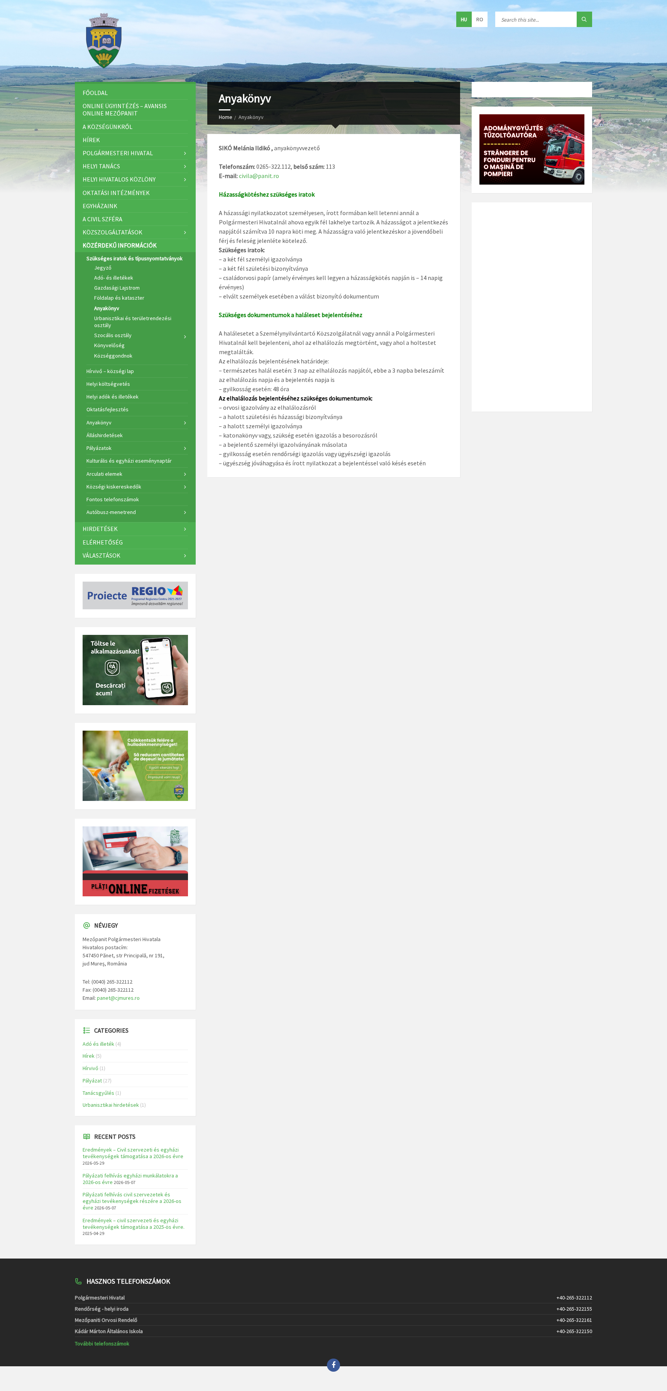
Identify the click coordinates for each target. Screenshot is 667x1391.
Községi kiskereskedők (113, 486)
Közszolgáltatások (112, 232)
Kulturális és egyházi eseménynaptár (129, 460)
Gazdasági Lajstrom (117, 287)
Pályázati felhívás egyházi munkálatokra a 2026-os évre (130, 1179)
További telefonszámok (102, 1343)
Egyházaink (100, 206)
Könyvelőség (109, 345)
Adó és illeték (98, 1043)
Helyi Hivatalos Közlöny (119, 179)
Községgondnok (113, 355)
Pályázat (92, 1080)
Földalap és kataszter (119, 297)
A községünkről (107, 127)
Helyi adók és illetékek (112, 396)
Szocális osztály (113, 335)
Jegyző (103, 267)
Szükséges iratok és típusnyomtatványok (134, 258)
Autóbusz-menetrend (111, 512)
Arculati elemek (104, 473)
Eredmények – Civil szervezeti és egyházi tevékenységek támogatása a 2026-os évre (133, 1153)
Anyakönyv (106, 308)
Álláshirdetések (104, 435)
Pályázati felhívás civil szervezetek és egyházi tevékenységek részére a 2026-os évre (132, 1201)
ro (479, 19)
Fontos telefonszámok (112, 499)
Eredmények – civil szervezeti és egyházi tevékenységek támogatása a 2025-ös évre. (134, 1223)
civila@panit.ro (259, 176)
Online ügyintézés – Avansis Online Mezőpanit (125, 109)
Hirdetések (100, 529)
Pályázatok (99, 447)
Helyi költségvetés (108, 383)
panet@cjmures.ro (118, 997)
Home (225, 117)
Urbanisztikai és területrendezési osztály (132, 322)
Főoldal (95, 93)
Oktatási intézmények (116, 193)
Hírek (91, 140)
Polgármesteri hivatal (118, 153)
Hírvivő (90, 1068)
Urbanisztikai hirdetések (111, 1104)
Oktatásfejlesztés (107, 409)
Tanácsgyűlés (98, 1092)
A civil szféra (102, 219)
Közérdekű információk (120, 245)
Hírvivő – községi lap (110, 371)
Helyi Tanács (101, 166)
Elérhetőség (103, 542)
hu (464, 19)
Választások (101, 555)
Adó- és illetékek (113, 277)
